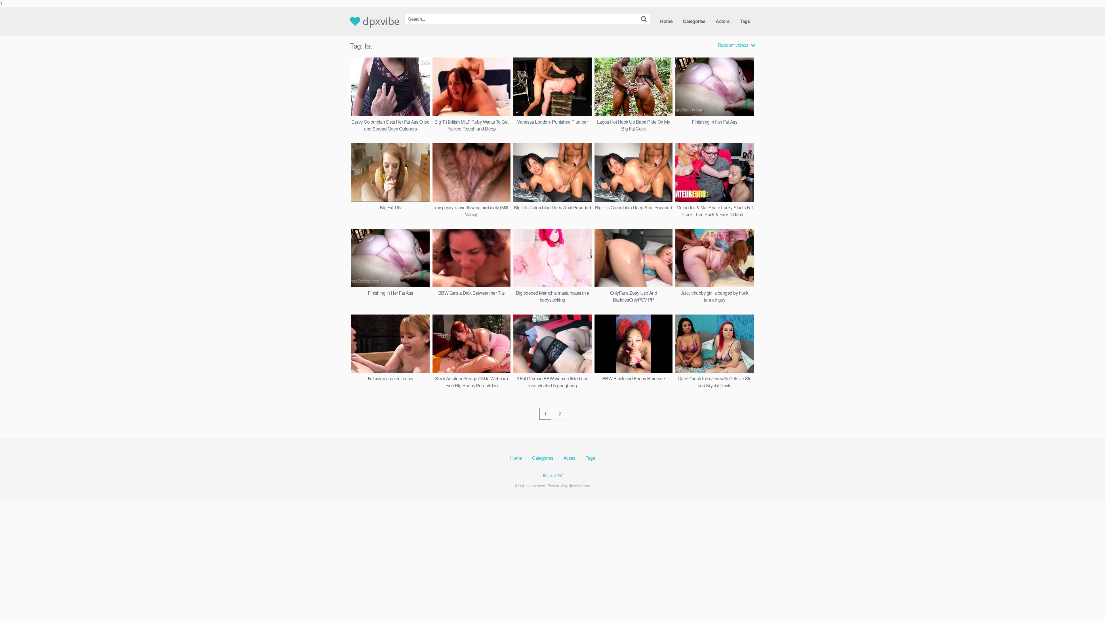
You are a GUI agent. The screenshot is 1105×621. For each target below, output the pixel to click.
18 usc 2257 (552, 475)
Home (666, 21)
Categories (694, 21)
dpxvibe (380, 21)
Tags (745, 21)
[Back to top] (1089, 605)
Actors (722, 21)
